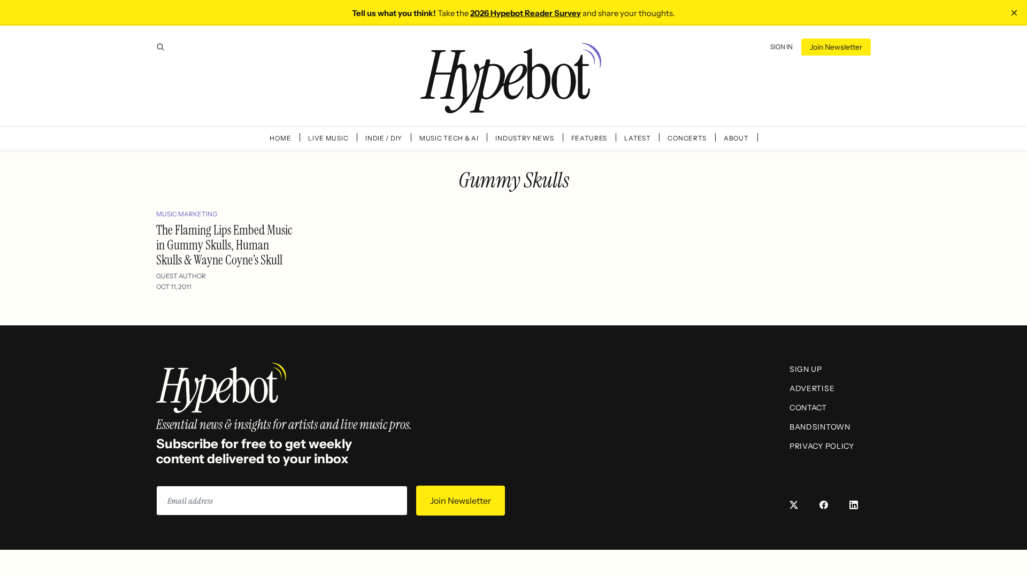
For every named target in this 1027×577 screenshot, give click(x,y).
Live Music (328, 138)
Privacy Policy (822, 446)
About (736, 138)
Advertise (812, 388)
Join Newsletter (836, 47)
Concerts (687, 138)
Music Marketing (186, 214)
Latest (637, 138)
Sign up (806, 369)
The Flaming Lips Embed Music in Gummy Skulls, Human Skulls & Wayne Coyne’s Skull (224, 245)
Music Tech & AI (449, 138)
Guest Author (181, 276)
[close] (1014, 12)
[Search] (160, 47)
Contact (808, 407)
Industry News (524, 138)
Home (280, 138)
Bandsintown (820, 427)
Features (589, 138)
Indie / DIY (383, 138)
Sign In (781, 47)
